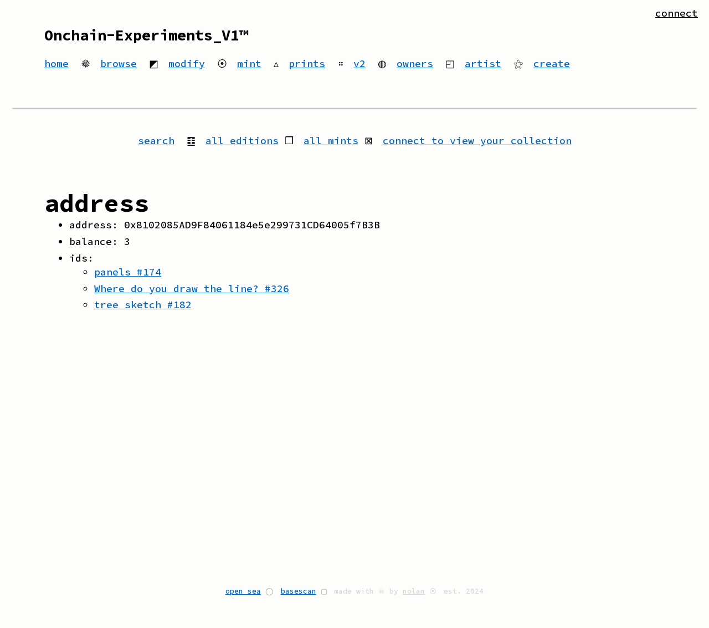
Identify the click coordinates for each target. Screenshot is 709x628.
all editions (242, 140)
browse (118, 63)
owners (415, 63)
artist (483, 63)
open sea (243, 590)
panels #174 (127, 272)
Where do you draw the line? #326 (191, 288)
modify (186, 63)
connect (676, 13)
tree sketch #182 (143, 304)
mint (249, 63)
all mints (331, 140)
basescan (298, 590)
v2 (359, 63)
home (56, 63)
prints (307, 63)
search (156, 140)
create (551, 63)
